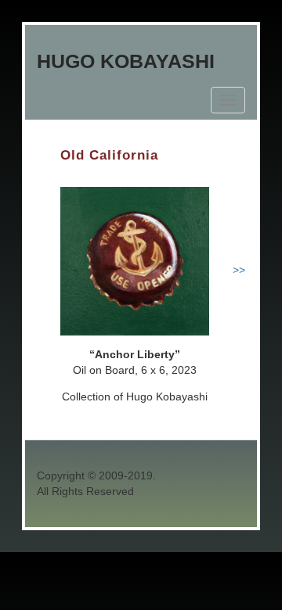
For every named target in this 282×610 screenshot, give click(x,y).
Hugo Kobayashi (126, 61)
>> (239, 270)
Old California (109, 155)
